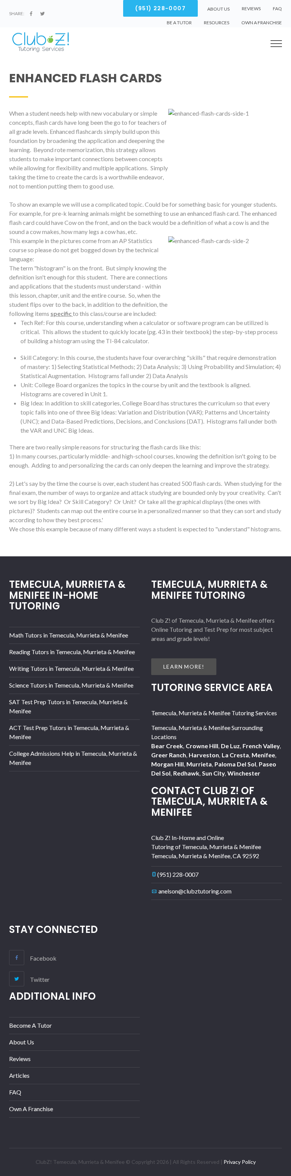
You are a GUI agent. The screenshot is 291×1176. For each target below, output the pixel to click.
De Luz (230, 745)
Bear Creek (167, 745)
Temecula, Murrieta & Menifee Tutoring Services (214, 712)
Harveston (204, 754)
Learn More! (183, 666)
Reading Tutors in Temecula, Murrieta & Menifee (72, 651)
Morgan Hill (167, 764)
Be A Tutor (179, 22)
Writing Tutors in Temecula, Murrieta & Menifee (71, 668)
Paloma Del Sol (235, 764)
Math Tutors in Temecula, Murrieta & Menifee (68, 635)
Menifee (263, 754)
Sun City (213, 773)
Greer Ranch (168, 754)
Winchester (243, 773)
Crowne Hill (202, 745)
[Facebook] (31, 13)
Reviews (251, 8)
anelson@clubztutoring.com (195, 891)
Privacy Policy (240, 1162)
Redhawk (186, 773)
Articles (19, 1075)
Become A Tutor (30, 1025)
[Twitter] (42, 13)
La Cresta (235, 754)
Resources (216, 22)
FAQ (277, 8)
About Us (21, 1042)
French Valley (261, 745)
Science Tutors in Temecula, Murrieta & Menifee (71, 685)
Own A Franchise (261, 22)
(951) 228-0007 (178, 874)
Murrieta (199, 764)
